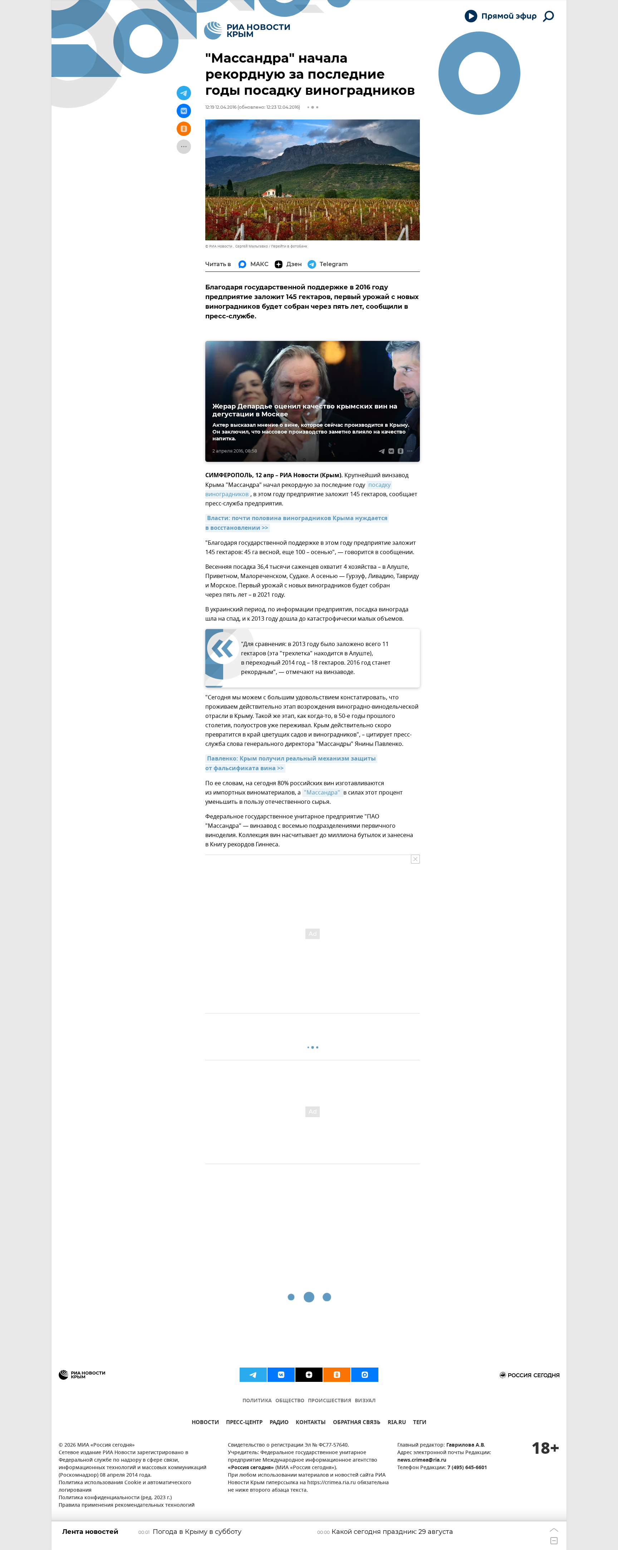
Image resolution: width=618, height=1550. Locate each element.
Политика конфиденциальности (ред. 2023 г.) (115, 1498)
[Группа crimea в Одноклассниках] (336, 1375)
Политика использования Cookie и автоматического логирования (125, 1487)
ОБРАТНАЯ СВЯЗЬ (357, 1423)
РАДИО (279, 1423)
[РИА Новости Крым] (247, 30)
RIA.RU (397, 1423)
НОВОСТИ (205, 1423)
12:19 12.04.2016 (220, 107)
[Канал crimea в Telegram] (253, 1375)
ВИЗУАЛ (365, 1401)
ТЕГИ (419, 1423)
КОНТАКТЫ (311, 1423)
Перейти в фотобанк (289, 246)
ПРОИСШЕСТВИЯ (329, 1401)
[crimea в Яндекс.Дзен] (309, 1375)
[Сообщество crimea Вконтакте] (281, 1375)
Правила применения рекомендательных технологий (127, 1505)
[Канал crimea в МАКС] (364, 1375)
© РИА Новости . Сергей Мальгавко (236, 246)
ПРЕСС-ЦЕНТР (244, 1423)
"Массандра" (323, 792)
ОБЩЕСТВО (289, 1401)
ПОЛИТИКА (257, 1401)
